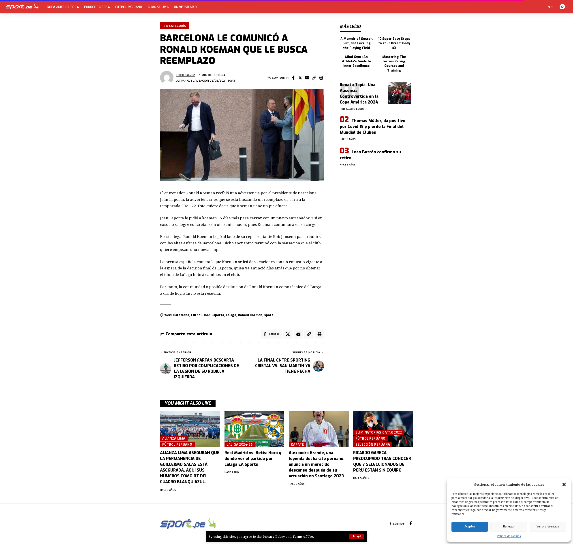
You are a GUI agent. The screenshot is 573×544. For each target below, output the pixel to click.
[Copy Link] (314, 77)
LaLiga (231, 315)
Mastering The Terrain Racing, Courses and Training (394, 64)
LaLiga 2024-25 (240, 444)
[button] (564, 484)
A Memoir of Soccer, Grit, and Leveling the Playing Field (356, 43)
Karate (297, 444)
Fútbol (196, 315)
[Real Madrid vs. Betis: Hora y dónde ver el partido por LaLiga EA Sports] (254, 429)
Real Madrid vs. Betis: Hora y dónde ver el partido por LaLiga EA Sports (252, 458)
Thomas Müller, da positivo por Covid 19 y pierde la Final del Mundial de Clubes (372, 126)
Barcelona (181, 315)
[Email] (307, 77)
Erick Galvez (185, 74)
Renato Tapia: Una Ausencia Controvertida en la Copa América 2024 (359, 93)
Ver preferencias (548, 526)
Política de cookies (509, 536)
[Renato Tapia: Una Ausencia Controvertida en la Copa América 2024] (399, 93)
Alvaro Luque (355, 109)
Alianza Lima (173, 438)
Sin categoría (175, 25)
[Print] (321, 77)
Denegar (509, 526)
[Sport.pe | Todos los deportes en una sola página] (22, 6)
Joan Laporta (213, 315)
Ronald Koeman (250, 315)
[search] (542, 7)
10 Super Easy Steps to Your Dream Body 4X (394, 43)
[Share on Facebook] (293, 77)
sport (268, 315)
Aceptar (469, 526)
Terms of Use (303, 536)
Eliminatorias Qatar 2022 (378, 432)
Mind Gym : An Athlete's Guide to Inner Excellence (356, 61)
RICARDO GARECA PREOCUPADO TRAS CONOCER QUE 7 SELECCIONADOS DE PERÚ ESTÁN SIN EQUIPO (382, 461)
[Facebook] (410, 523)
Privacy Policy (274, 536)
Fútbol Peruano (177, 444)
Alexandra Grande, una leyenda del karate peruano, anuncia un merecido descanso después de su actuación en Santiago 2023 (316, 464)
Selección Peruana (372, 444)
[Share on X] (300, 77)
